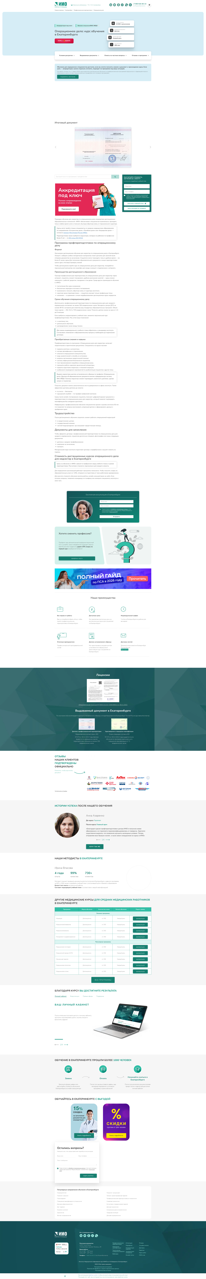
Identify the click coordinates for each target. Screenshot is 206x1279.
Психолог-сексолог (62, 1196)
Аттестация (129, 1243)
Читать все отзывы (61, 791)
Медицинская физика (62, 931)
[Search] (115, 177)
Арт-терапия (61, 1207)
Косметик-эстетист (62, 1210)
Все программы (103, 980)
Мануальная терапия (62, 959)
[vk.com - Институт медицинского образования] (110, 4)
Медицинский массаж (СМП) (64, 953)
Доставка (141, 1248)
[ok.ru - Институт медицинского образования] (118, 4)
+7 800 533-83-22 (139, 4)
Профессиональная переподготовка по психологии (122, 1198)
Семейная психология (113, 1201)
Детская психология (112, 1207)
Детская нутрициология (114, 1215)
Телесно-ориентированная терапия (117, 1196)
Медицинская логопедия (63, 947)
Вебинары (115, 1254)
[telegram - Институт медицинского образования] (122, 4)
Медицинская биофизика (63, 924)
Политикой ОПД (130, 198)
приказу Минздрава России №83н (75, 233)
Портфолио (129, 1245)
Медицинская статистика (63, 965)
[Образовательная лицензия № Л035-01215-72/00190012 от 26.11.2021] (103, 690)
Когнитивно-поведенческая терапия (117, 1204)
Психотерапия (61, 1198)
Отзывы (141, 1243)
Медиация (59, 918)
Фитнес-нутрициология (64, 1215)
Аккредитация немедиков (130, 1252)
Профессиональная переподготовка (118, 1243)
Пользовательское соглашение (103, 1267)
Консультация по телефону (137, 208)
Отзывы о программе (139, 55)
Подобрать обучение (67, 77)
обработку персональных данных (137, 195)
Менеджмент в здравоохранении (65, 937)
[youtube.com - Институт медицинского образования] (114, 4)
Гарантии (141, 1250)
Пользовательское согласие (103, 1270)
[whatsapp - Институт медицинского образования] (126, 4)
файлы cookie (93, 1275)
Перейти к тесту (77, 558)
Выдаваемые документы (88, 55)
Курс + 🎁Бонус (64, 41)
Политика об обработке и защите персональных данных (103, 1268)
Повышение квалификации (116, 1247)
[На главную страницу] (61, 5)
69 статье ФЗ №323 (76, 238)
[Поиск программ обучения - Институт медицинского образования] (130, 4)
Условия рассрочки (66, 55)
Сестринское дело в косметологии (117, 1210)
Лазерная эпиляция (112, 1213)
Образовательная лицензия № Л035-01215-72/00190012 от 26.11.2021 (103, 705)
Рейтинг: (58, 1251)
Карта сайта (142, 1252)
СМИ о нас (142, 1255)
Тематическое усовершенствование (118, 1251)
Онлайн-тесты (130, 1255)
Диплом (116, 31)
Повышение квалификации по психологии (69, 1201)
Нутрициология (61, 1193)
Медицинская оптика (62, 971)
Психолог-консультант (113, 1193)
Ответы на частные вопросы (114, 55)
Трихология (60, 1213)
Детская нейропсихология (64, 1204)
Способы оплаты (144, 1245)
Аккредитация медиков (130, 1248)
